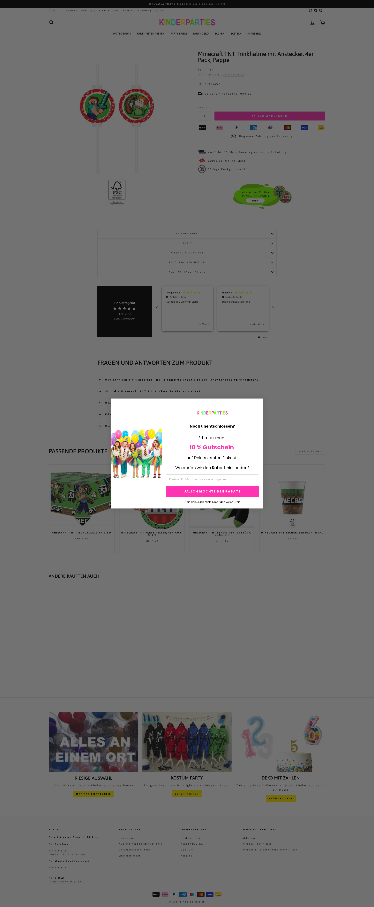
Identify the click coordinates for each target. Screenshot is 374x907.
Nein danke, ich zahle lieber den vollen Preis (212, 502)
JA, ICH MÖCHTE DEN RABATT (212, 491)
